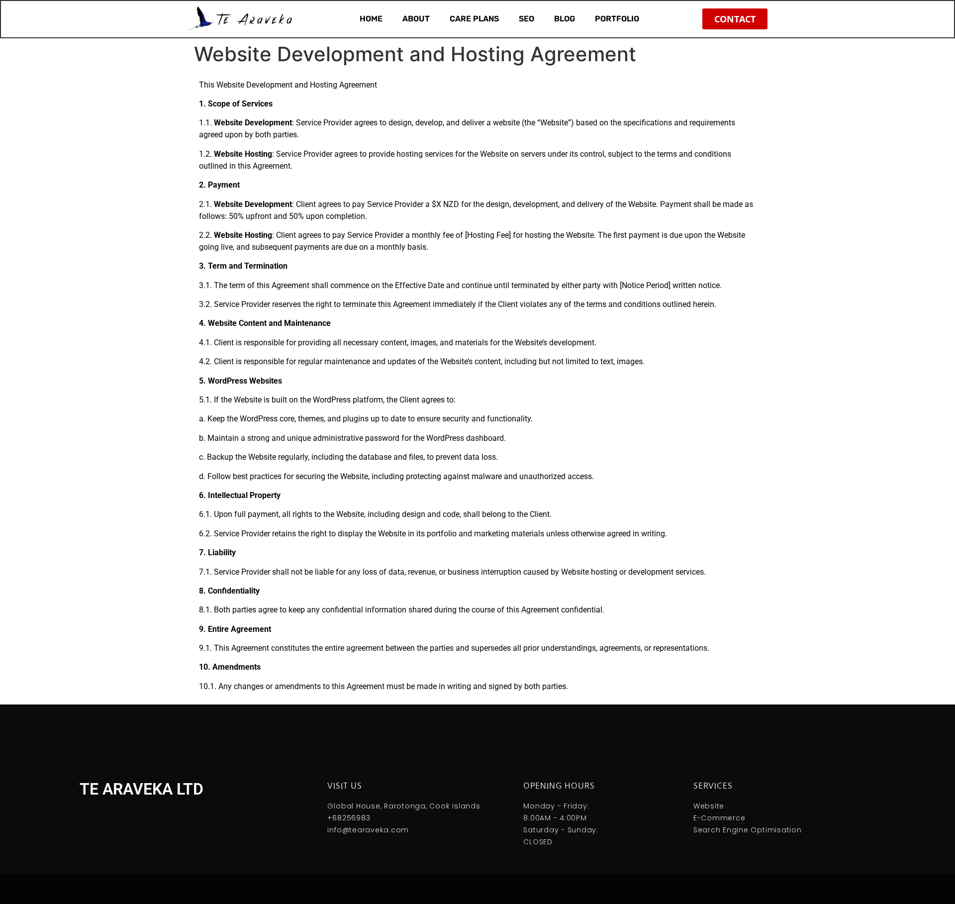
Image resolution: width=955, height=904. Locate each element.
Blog (564, 18)
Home (371, 18)
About (416, 18)
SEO (526, 18)
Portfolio (617, 18)
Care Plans (474, 18)
